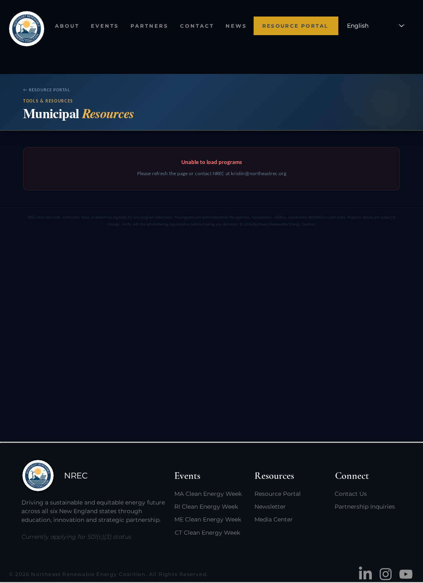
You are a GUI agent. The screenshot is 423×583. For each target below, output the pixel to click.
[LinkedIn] (365, 574)
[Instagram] (386, 574)
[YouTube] (406, 574)
